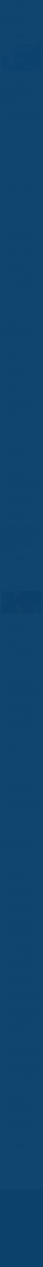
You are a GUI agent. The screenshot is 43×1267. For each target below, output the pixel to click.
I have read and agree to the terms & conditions (22, 657)
